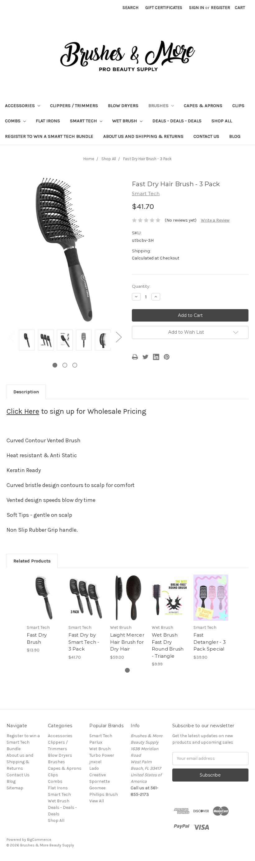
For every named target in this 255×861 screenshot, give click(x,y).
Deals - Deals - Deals (177, 121)
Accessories (20, 105)
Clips (238, 105)
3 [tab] (74, 365)
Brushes (159, 105)
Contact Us (206, 136)
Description (26, 391)
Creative (97, 775)
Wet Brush (125, 121)
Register (220, 7)
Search (130, 7)
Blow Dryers (123, 105)
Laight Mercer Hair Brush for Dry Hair (127, 642)
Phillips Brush (103, 794)
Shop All (221, 121)
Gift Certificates (163, 7)
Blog (234, 136)
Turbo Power (101, 755)
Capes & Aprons (203, 105)
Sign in (196, 7)
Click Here (23, 411)
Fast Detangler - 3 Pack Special (209, 642)
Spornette (99, 781)
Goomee (97, 788)
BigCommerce (39, 839)
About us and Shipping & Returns (143, 136)
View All (96, 801)
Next (118, 336)
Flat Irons (48, 121)
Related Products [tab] (32, 561)
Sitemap (15, 788)
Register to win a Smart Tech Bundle (49, 136)
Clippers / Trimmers (74, 105)
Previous (11, 336)
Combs (13, 121)
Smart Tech (84, 121)
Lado (94, 768)
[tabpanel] (26, 341)
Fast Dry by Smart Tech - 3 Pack (84, 642)
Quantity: (141, 286)
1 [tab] (55, 365)
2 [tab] (65, 365)
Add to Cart (44, 605)
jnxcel (95, 761)
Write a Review (215, 220)
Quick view (44, 590)
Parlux (95, 742)
